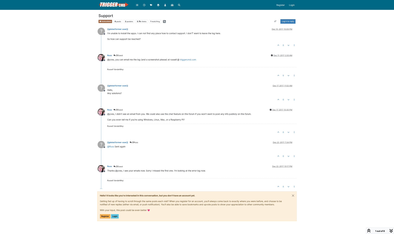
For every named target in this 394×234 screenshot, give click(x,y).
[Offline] (102, 57)
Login (114, 216)
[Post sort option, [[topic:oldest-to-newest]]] (275, 21)
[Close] (293, 195)
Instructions (106, 21)
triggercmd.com (188, 59)
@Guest (119, 55)
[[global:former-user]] (117, 29)
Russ (109, 55)
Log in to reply (288, 21)
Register (105, 216)
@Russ (135, 142)
